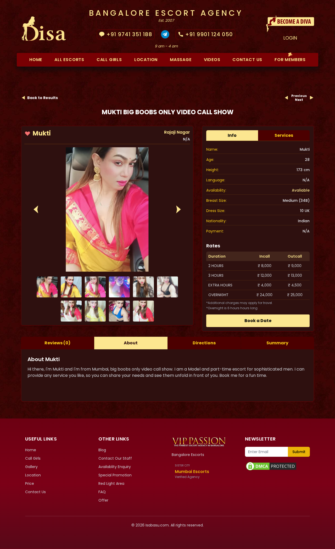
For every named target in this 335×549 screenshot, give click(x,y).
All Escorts (69, 60)
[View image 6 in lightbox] (167, 287)
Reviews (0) (57, 343)
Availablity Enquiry (114, 466)
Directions (204, 343)
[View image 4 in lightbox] (119, 287)
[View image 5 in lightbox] (143, 287)
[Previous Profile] (286, 97)
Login (290, 38)
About (131, 343)
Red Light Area (111, 483)
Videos (212, 60)
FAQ (102, 491)
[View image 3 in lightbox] (95, 287)
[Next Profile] (311, 97)
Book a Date (257, 321)
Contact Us (35, 491)
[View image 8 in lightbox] (95, 311)
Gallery (31, 466)
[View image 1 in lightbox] (107, 209)
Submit (298, 451)
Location (146, 60)
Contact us (247, 60)
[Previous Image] (36, 209)
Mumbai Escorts (192, 472)
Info (232, 135)
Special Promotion (115, 475)
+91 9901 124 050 (209, 34)
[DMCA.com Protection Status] (277, 466)
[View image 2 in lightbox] (71, 287)
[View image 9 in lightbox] (119, 311)
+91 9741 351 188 (129, 34)
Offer (103, 500)
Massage (181, 60)
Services (284, 135)
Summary (277, 343)
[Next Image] (178, 209)
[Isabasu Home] (199, 441)
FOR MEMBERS (290, 60)
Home (35, 60)
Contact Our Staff (115, 458)
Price (29, 483)
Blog (102, 450)
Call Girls (109, 60)
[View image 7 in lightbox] (71, 311)
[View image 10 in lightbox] (143, 311)
